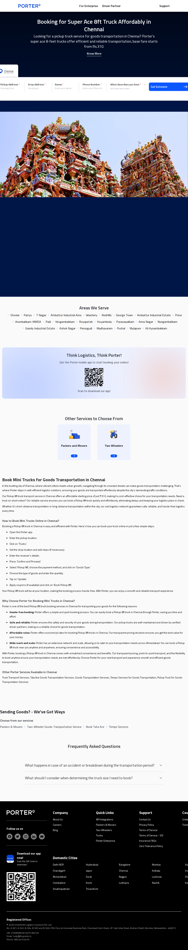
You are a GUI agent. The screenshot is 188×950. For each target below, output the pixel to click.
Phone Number (92, 84)
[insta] (26, 836)
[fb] (9, 836)
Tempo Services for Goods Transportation (133, 677)
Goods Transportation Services (92, 677)
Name (59, 84)
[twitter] (18, 836)
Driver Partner (111, 6)
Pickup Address (10, 84)
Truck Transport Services (15, 677)
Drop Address (37, 84)
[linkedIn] (34, 836)
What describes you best (125, 84)
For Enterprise (88, 6)
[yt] (42, 836)
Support (164, 6)
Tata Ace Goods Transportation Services (52, 677)
